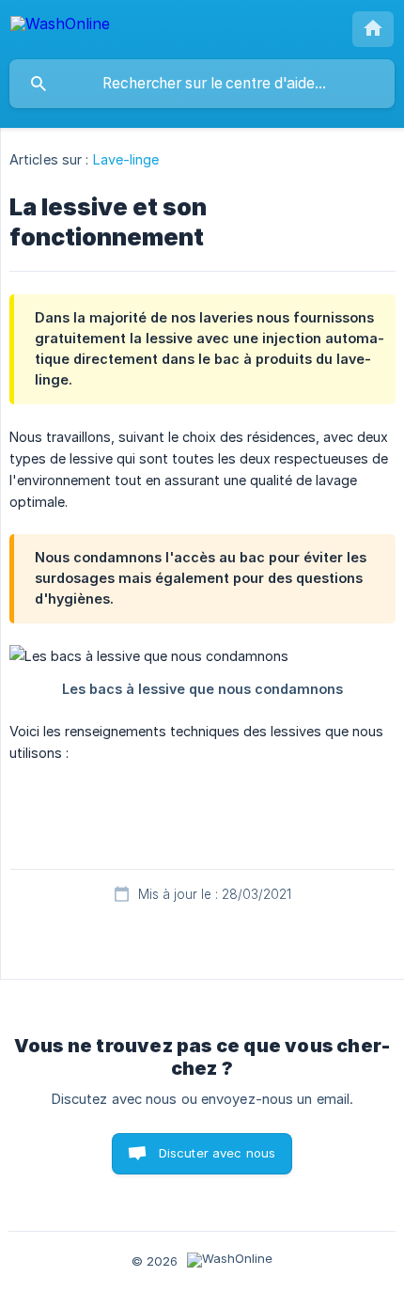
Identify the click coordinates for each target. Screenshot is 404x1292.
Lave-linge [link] (126, 159)
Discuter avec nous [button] (217, 1152)
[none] (60, 26)
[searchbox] (202, 83)
